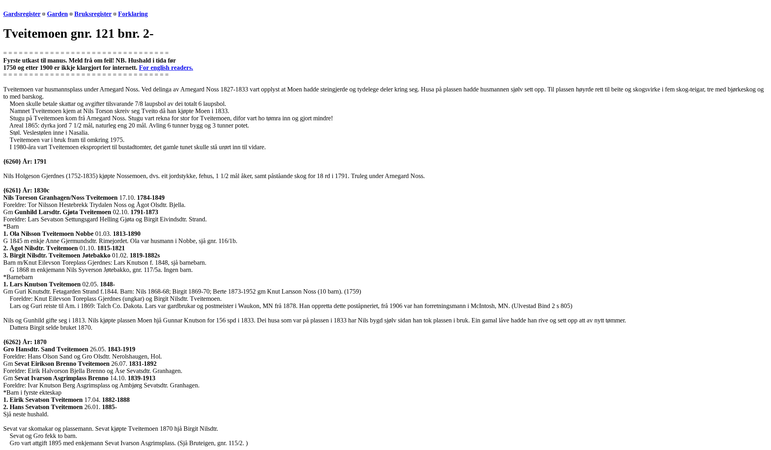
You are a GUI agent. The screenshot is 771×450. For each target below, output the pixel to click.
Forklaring (133, 13)
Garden (57, 13)
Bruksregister (93, 13)
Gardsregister (22, 13)
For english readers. (166, 67)
